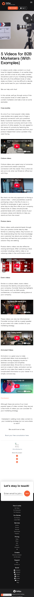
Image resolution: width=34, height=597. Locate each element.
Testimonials (17, 531)
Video (17, 539)
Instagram (17, 570)
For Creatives (17, 512)
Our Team (17, 508)
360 (17, 543)
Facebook (17, 572)
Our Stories (17, 517)
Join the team (17, 557)
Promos (17, 527)
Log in (24, 8)
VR (17, 549)
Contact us (17, 564)
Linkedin (18, 574)
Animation (17, 547)
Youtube (18, 578)
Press (17, 580)
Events (17, 525)
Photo (17, 541)
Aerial (17, 545)
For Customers (17, 510)
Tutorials (17, 529)
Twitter (18, 576)
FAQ (17, 562)
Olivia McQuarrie (17, 449)
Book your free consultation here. (17, 435)
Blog (18, 582)
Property (17, 533)
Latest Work (17, 519)
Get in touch (13, 8)
